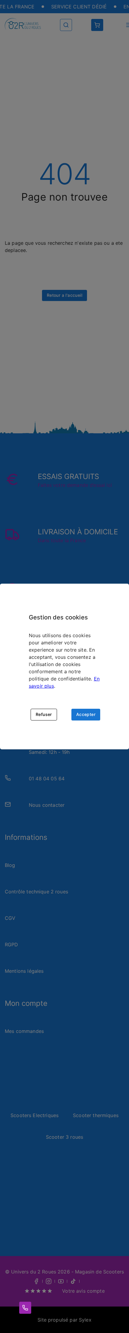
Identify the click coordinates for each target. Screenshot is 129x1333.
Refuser (44, 714)
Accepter (85, 714)
